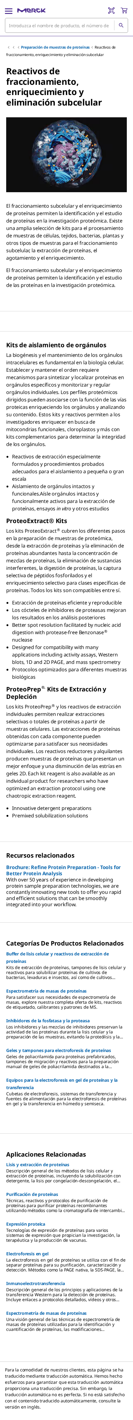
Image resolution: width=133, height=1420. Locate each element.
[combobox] (66, 25)
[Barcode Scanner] (111, 10)
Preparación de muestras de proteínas (55, 47)
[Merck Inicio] (31, 10)
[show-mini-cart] (124, 10)
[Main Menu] (8, 10)
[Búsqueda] (121, 25)
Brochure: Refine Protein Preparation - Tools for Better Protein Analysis (63, 870)
